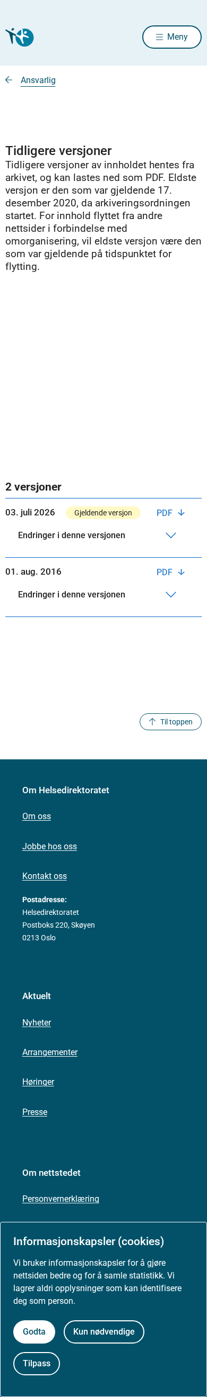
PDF (166, 513)
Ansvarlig (38, 80)
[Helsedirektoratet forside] (18, 37)
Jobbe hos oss (49, 846)
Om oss (36, 816)
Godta (34, 1332)
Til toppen (176, 722)
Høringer (38, 1082)
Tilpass (36, 1363)
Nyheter (36, 1023)
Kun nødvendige (104, 1332)
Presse (34, 1112)
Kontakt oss (44, 876)
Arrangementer (49, 1052)
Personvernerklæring (60, 1199)
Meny (177, 37)
